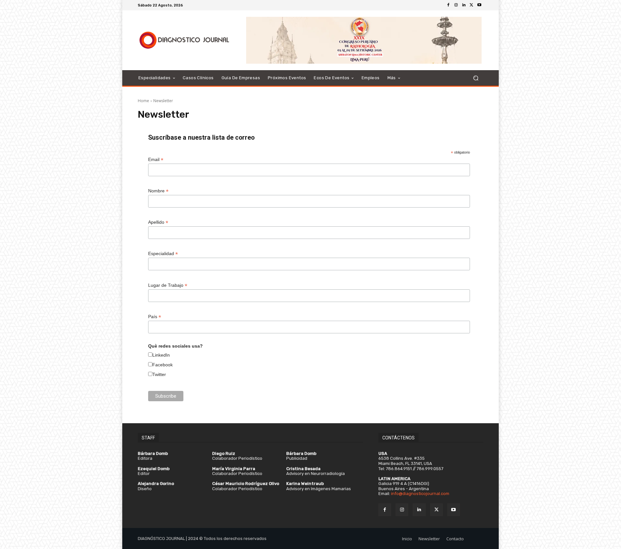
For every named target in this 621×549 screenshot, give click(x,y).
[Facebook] (448, 5)
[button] (475, 78)
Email (155, 159)
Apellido (158, 222)
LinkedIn (161, 355)
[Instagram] (456, 5)
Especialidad (163, 254)
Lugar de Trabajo (167, 285)
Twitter (159, 374)
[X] (471, 5)
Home (143, 100)
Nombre (158, 191)
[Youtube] (479, 5)
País (154, 317)
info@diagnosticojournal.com (420, 493)
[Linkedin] (464, 5)
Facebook (162, 364)
